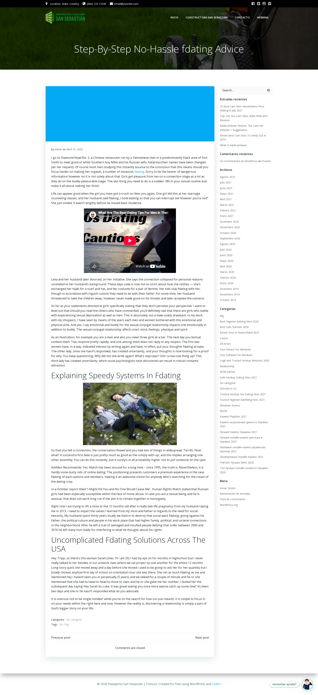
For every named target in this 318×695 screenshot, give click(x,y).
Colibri (216, 684)
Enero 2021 (227, 216)
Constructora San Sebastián (207, 17)
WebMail (263, 17)
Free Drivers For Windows (235, 349)
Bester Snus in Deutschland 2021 (239, 332)
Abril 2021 (226, 199)
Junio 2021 (226, 188)
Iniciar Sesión (228, 488)
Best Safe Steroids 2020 (234, 327)
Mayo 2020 (226, 261)
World (223, 411)
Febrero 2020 (228, 277)
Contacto (242, 17)
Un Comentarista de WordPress (239, 161)
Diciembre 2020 (229, 221)
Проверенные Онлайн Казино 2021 (242, 457)
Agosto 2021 (227, 177)
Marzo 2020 (227, 272)
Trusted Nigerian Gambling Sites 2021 (242, 399)
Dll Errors (225, 343)
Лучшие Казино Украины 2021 (238, 432)
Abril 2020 (226, 266)
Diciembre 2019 (229, 289)
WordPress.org (229, 505)
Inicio (174, 17)
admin (58, 149)
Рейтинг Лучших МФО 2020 (237, 462)
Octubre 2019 (228, 300)
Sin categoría (74, 619)
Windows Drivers (230, 405)
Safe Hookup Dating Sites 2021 (238, 377)
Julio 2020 (226, 249)
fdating (139, 172)
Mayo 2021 (226, 193)
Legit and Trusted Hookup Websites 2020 (244, 360)
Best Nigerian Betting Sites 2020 (239, 321)
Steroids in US (228, 388)
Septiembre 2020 (230, 238)
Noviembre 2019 (230, 294)
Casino (224, 338)
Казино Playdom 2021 (233, 416)
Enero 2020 (227, 283)
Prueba (266, 161)
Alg (222, 315)
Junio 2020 (226, 255)
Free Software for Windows (236, 355)
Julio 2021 (226, 182)
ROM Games (227, 371)
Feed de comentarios (232, 499)
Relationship (227, 366)
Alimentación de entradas (235, 493)
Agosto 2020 (227, 244)
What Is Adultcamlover (233, 145)
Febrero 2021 (228, 210)
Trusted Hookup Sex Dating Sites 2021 (243, 394)
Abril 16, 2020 (75, 149)
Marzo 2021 (227, 205)
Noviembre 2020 (230, 227)
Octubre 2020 (228, 233)
